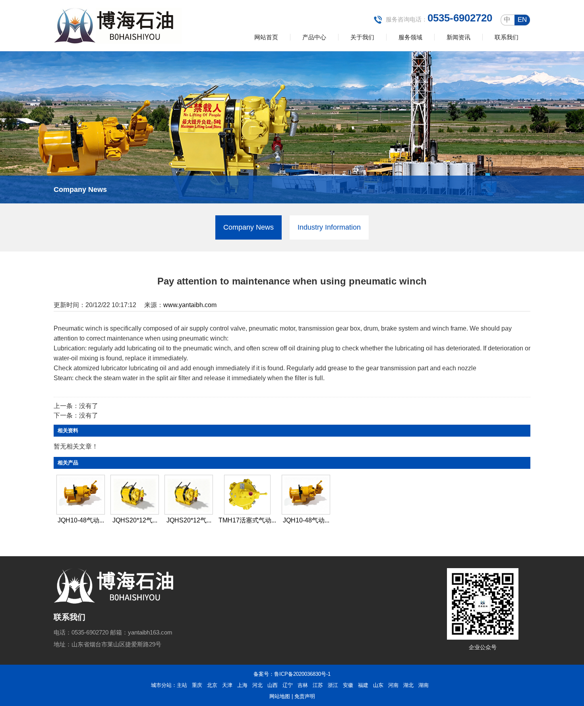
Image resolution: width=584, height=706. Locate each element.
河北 (257, 685)
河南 (393, 685)
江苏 (318, 685)
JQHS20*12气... (134, 520)
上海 (242, 685)
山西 (272, 685)
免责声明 (304, 696)
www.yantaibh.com (190, 305)
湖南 (423, 685)
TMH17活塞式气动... (247, 520)
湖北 (408, 685)
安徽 (348, 685)
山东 (378, 685)
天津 (227, 685)
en (522, 19)
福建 (363, 685)
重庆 (197, 685)
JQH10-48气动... (81, 520)
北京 (212, 685)
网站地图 (279, 696)
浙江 (333, 685)
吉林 (303, 685)
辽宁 (287, 685)
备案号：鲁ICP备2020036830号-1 (292, 674)
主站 (182, 685)
